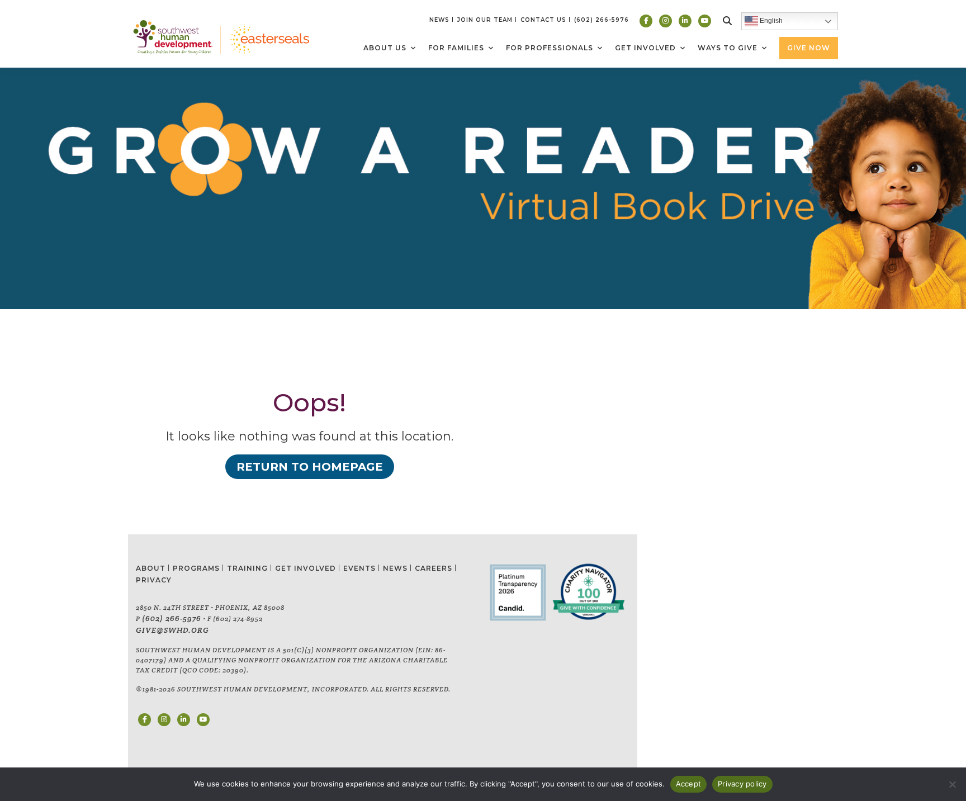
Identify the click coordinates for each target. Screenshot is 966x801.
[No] (952, 784)
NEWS (439, 19)
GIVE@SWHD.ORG (172, 630)
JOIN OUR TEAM (485, 19)
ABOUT (150, 568)
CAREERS (433, 568)
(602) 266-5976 (171, 618)
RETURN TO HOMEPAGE (309, 466)
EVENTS (359, 568)
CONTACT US (543, 19)
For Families (456, 48)
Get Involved (645, 48)
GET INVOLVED (305, 568)
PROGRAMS (196, 568)
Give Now (808, 48)
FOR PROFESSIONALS (549, 48)
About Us (384, 48)
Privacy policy (742, 783)
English (770, 21)
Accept (689, 783)
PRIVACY (154, 580)
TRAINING (247, 568)
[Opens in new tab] (646, 21)
